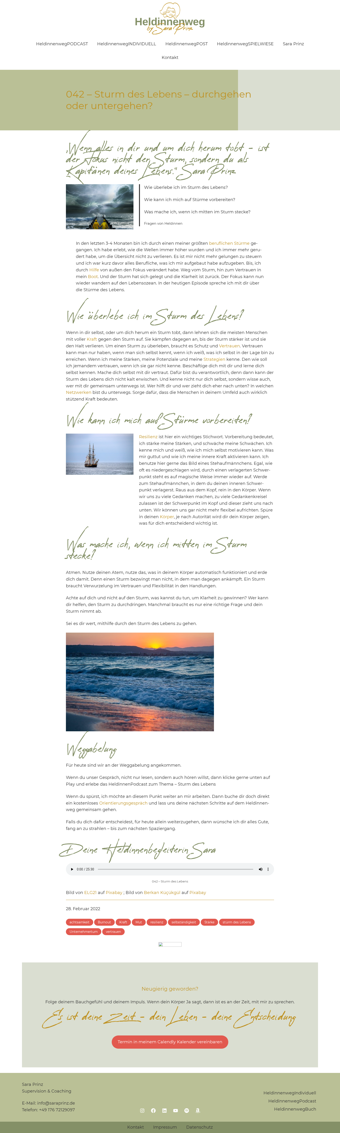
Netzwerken (78, 392)
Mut (139, 922)
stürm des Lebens (237, 922)
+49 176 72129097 (57, 1109)
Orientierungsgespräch (123, 803)
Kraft (92, 339)
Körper (167, 516)
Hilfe (94, 270)
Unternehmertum (84, 932)
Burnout (104, 922)
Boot (93, 276)
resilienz (156, 922)
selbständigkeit (184, 922)
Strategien (214, 359)
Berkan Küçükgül (162, 892)
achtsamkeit (80, 922)
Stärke (209, 922)
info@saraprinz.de (56, 1103)
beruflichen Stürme (229, 243)
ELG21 (90, 892)
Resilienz (148, 436)
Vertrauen (229, 346)
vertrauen (113, 932)
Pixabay (114, 892)
